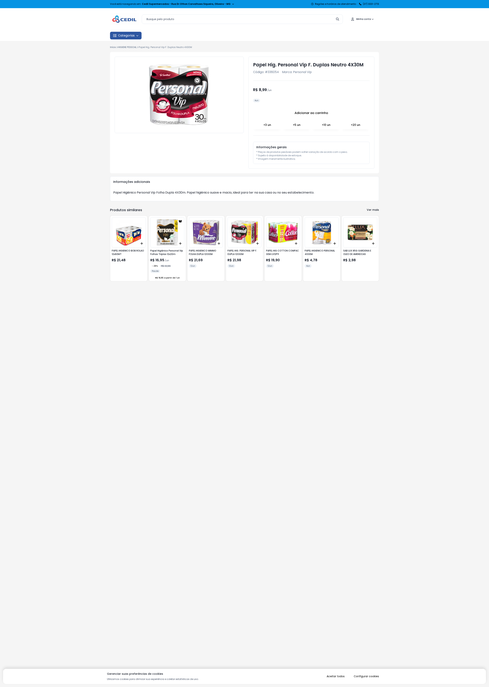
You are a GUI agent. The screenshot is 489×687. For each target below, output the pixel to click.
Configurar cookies (366, 676)
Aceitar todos (336, 676)
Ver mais (373, 210)
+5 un (296, 125)
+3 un (267, 125)
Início (113, 47)
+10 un (326, 125)
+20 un (355, 125)
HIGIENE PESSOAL (127, 47)
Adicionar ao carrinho (311, 113)
